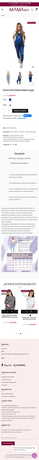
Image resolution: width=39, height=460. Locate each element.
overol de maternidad (9, 137)
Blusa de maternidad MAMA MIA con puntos (10, 316)
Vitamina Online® (31, 457)
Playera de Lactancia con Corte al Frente (29, 318)
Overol (22, 135)
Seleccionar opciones (8, 312)
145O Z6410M (14, 135)
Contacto (4, 385)
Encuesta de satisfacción (8, 382)
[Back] (2, 15)
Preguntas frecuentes (8, 377)
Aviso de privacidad (7, 393)
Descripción (19, 153)
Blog (2, 351)
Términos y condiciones (8, 396)
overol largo (19, 137)
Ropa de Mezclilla (30, 131)
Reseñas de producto (19, 163)
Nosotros (4, 348)
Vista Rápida (12, 312)
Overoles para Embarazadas (26, 139)
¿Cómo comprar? (6, 379)
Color (4, 99)
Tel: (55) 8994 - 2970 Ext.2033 (19, 3)
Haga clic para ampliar (33, 67)
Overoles (21, 131)
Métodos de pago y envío (19, 158)
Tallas (5, 105)
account (32, 9)
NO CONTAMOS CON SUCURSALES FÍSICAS (15, 354)
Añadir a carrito (20, 111)
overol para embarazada (10, 139)
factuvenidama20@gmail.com (19, 5)
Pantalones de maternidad (11, 141)
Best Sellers (14, 131)
